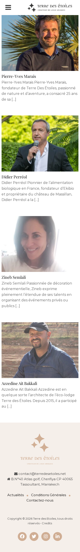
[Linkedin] (57, 536)
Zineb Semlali (14, 277)
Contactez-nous (39, 500)
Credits (47, 523)
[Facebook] (22, 536)
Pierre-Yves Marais (19, 76)
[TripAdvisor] (34, 536)
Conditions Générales (48, 495)
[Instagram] (45, 536)
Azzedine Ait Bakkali (19, 383)
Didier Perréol (14, 176)
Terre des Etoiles (44, 518)
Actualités (15, 495)
